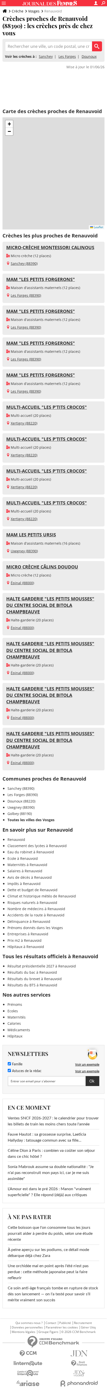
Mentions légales (23, 1332)
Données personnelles (27, 1327)
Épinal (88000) (22, 583)
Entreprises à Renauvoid (27, 934)
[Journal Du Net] (79, 1353)
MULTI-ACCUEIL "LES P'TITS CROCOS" (46, 407)
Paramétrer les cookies (62, 1327)
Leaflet (98, 227)
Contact (51, 1323)
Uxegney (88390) (24, 551)
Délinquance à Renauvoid (28, 921)
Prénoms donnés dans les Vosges (35, 927)
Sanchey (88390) (24, 263)
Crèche (17, 11)
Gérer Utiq (88, 1327)
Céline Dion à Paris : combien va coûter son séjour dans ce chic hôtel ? (51, 1154)
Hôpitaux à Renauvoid (25, 946)
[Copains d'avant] (28, 1373)
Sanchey (46, 56)
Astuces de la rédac (26, 1071)
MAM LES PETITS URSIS (31, 535)
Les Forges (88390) (26, 295)
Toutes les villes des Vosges (30, 819)
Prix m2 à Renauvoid (24, 940)
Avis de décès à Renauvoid (29, 877)
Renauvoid (16, 839)
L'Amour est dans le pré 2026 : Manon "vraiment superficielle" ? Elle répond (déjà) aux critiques (49, 1192)
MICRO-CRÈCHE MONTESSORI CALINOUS (50, 247)
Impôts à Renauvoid (24, 883)
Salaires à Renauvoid (24, 871)
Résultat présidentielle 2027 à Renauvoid (41, 966)
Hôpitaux (14, 1036)
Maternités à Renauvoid (27, 864)
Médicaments (18, 1029)
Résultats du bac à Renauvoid (32, 972)
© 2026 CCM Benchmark (78, 1332)
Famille (16, 1064)
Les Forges (67, 56)
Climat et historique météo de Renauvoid (41, 896)
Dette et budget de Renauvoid (32, 889)
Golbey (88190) (19, 813)
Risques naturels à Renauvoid (32, 902)
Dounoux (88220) (21, 801)
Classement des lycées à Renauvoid (37, 845)
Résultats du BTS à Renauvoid (32, 985)
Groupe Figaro (48, 1332)
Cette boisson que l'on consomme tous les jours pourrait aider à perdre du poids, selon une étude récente (50, 1234)
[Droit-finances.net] (79, 1363)
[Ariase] (28, 1383)
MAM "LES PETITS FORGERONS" (40, 279)
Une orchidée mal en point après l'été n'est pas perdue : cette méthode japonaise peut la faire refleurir (48, 1272)
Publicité (65, 1323)
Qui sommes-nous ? (29, 1323)
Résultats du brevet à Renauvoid (34, 978)
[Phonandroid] (79, 1383)
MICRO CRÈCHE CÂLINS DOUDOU (42, 567)
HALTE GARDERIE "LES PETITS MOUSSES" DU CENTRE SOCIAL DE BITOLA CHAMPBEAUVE (50, 605)
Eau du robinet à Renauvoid (30, 852)
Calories (14, 1023)
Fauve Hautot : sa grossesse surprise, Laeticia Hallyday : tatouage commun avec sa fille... (47, 1137)
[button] (9, 124)
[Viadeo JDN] (79, 1373)
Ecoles (12, 1011)
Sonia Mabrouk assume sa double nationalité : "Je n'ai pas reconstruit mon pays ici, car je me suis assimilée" (51, 1173)
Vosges (34, 11)
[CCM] (28, 1353)
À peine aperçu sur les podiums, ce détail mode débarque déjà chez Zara (48, 1253)
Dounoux (89, 56)
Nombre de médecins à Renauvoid (36, 908)
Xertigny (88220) (24, 423)
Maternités (16, 1017)
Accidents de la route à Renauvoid (35, 915)
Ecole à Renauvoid (22, 858)
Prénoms (14, 1004)
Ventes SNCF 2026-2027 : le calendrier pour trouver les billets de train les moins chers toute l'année (53, 1121)
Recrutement (83, 1323)
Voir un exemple (87, 1064)
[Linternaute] (28, 1363)
